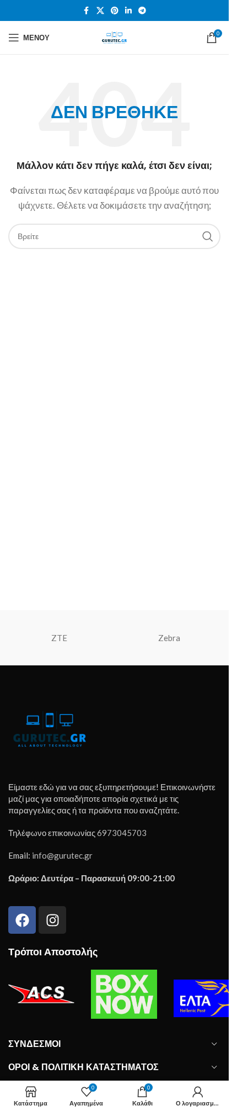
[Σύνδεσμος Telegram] (142, 10)
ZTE (59, 638)
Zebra (169, 638)
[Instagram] (52, 920)
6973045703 (122, 833)
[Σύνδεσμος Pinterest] (114, 10)
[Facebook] (22, 920)
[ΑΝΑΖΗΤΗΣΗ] (207, 236)
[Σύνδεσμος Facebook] (86, 10)
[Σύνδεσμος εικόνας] (49, 728)
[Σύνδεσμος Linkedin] (128, 10)
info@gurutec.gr (62, 855)
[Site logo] (114, 36)
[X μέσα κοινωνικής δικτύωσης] (100, 10)
